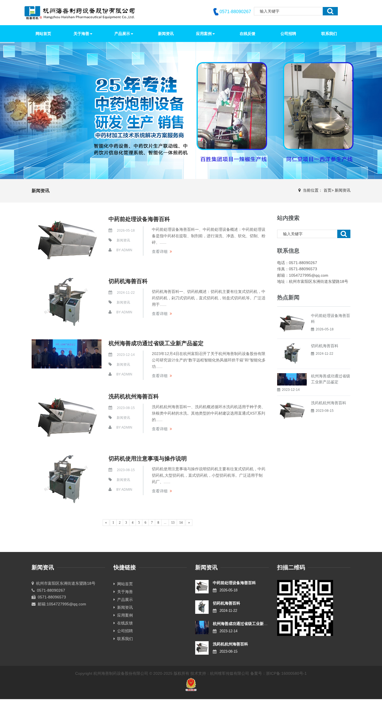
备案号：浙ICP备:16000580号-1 (278, 673)
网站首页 (43, 33)
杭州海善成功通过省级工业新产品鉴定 (156, 343)
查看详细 (160, 251)
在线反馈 (124, 623)
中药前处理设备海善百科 (139, 219)
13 (173, 523)
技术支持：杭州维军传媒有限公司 (219, 673)
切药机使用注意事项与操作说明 (148, 458)
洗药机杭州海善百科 (134, 396)
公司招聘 (124, 631)
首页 (327, 190)
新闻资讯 (342, 190)
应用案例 (124, 615)
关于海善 (124, 591)
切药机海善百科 (128, 281)
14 (181, 523)
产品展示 (124, 599)
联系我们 (124, 638)
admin (126, 250)
